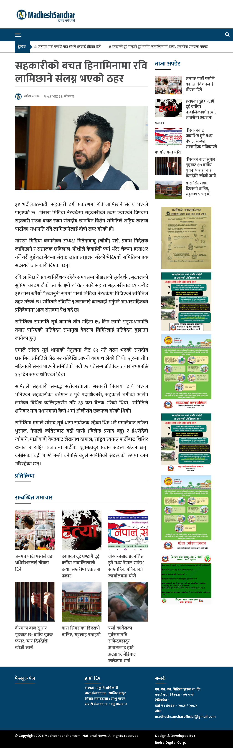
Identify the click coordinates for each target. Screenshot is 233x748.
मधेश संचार (31, 96)
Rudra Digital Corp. (170, 743)
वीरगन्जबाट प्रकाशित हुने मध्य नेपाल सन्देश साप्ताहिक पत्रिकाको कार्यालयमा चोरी (126, 566)
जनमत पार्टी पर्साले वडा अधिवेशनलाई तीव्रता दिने (69, 47)
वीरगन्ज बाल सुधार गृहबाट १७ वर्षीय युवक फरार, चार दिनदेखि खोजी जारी (34, 638)
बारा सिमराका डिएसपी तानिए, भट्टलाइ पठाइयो (81, 631)
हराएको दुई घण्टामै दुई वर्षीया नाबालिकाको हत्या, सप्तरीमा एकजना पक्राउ (160, 47)
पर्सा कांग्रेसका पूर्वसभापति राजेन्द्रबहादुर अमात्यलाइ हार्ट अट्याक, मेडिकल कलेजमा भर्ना (122, 644)
